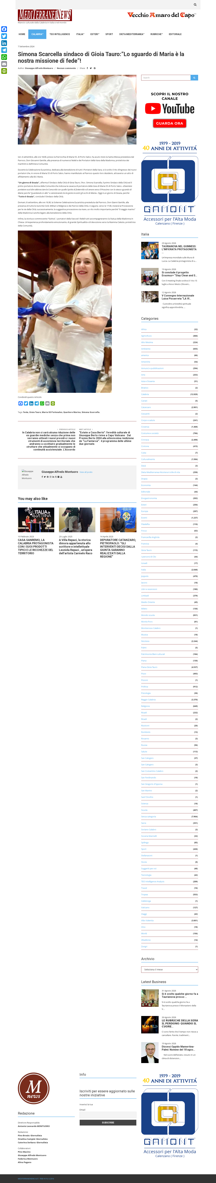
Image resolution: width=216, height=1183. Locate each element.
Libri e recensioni (149, 589)
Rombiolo (145, 732)
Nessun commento (66, 68)
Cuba (143, 452)
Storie (144, 862)
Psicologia (146, 693)
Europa (144, 511)
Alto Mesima (147, 342)
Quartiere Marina (72, 412)
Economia (146, 485)
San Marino (146, 790)
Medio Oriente (148, 602)
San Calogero (147, 758)
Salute (144, 751)
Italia (79, 34)
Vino (143, 927)
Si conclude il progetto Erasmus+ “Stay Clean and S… (179, 274)
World (144, 933)
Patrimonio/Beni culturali (153, 654)
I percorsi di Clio (148, 556)
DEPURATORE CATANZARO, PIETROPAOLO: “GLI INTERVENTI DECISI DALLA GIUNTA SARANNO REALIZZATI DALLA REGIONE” (118, 548)
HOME (22, 34)
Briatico (144, 387)
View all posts (86, 472)
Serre (143, 823)
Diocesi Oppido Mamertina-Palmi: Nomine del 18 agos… (178, 1048)
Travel (144, 888)
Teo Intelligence (59, 34)
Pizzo (143, 673)
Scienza (144, 803)
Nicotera (145, 641)
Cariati (144, 400)
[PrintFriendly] (4, 71)
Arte (143, 374)
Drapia (144, 478)
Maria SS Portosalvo (52, 412)
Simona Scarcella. (91, 412)
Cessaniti (145, 413)
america (145, 355)
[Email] (4, 64)
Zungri (144, 946)
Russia (144, 745)
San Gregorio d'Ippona (151, 784)
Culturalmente (148, 459)
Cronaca (145, 439)
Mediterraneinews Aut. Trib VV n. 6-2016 (36, 1178)
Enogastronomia (149, 498)
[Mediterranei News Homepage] (33, 1088)
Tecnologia (146, 875)
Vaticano (145, 907)
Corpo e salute (148, 420)
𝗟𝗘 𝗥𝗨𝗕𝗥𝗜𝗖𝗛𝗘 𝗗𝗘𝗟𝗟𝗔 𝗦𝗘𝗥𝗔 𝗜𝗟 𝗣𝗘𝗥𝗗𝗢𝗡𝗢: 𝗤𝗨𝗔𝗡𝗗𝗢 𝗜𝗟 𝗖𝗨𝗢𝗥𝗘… (180, 1023)
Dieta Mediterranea (131, 34)
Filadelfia (145, 524)
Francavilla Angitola (150, 537)
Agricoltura (146, 335)
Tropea (144, 894)
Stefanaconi (146, 855)
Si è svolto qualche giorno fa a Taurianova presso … (180, 995)
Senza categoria (148, 816)
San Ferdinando (148, 777)
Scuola (144, 810)
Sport (109, 34)
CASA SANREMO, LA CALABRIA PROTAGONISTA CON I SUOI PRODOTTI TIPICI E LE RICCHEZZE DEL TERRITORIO (35, 546)
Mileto (144, 608)
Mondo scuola (148, 615)
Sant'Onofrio (147, 797)
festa (25, 412)
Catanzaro (146, 407)
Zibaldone (146, 940)
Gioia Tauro (35, 412)
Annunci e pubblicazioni (152, 368)
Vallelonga (146, 901)
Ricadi (144, 712)
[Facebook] (4, 29)
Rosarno (145, 738)
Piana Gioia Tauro (149, 667)
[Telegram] (4, 50)
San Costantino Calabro (152, 771)
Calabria (36, 34)
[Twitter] (4, 36)
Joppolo (144, 576)
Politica (144, 686)
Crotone (145, 446)
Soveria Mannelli (149, 836)
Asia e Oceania (148, 381)
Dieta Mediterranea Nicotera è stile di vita (160, 472)
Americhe (145, 361)
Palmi (143, 647)
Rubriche (156, 34)
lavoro (144, 582)
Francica (145, 543)
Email (82, 1109)
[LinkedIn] (4, 43)
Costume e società (149, 433)
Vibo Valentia (147, 920)
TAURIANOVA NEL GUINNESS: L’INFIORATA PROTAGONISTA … (179, 249)
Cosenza (145, 426)
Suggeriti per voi (148, 868)
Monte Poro (147, 621)
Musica (144, 634)
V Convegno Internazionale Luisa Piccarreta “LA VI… (178, 297)
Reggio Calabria (148, 699)
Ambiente (145, 348)
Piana (143, 660)
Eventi (144, 517)
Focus (144, 530)
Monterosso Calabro (150, 628)
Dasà (143, 465)
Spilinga (144, 842)
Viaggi (144, 914)
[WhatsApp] (4, 57)
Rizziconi (145, 725)
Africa (143, 329)
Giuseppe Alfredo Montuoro (39, 68)
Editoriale (175, 34)
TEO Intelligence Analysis (152, 881)
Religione (145, 706)
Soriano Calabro (148, 829)
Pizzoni (144, 680)
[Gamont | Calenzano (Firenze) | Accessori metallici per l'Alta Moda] (169, 182)
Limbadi (145, 595)
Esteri (94, 34)
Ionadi (144, 563)
